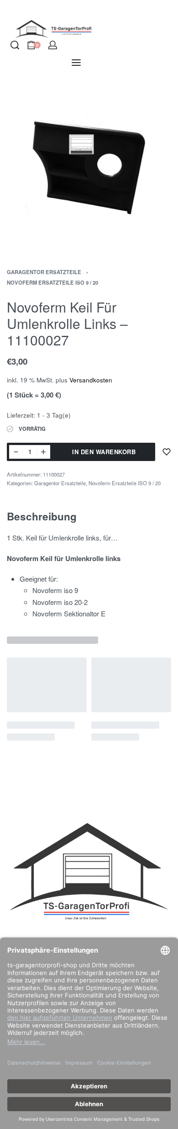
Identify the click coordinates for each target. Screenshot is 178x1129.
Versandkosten (90, 380)
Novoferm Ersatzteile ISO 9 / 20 (52, 282)
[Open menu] (76, 62)
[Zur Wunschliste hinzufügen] (166, 452)
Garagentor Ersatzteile (44, 272)
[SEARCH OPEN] (15, 45)
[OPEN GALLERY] (89, 164)
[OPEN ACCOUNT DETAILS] (53, 45)
